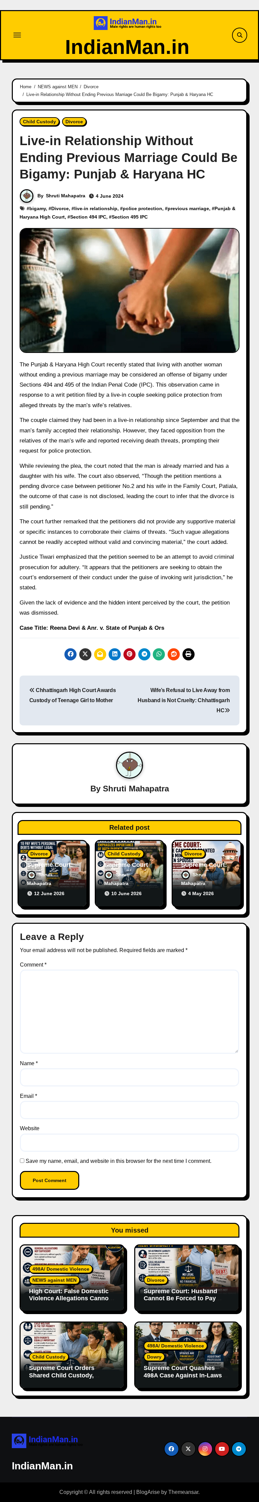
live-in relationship (95, 208)
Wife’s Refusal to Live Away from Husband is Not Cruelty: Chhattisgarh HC (184, 700)
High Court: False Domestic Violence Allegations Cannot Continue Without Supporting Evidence (71, 1302)
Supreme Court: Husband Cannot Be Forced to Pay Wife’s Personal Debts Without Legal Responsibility (185, 1302)
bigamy (37, 208)
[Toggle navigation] (17, 35)
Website (29, 1128)
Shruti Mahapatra (65, 195)
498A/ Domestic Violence (60, 1269)
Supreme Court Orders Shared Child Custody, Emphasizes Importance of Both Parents (67, 1379)
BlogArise (148, 1492)
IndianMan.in (127, 47)
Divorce (74, 121)
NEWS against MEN (54, 1280)
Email (28, 1096)
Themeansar (183, 1492)
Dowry (154, 1357)
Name (29, 1063)
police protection (142, 208)
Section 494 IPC (88, 217)
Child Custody (39, 121)
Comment (33, 965)
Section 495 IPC (130, 217)
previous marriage (188, 208)
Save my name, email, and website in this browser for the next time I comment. (118, 1161)
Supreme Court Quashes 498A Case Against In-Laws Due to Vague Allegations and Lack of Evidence (186, 1379)
